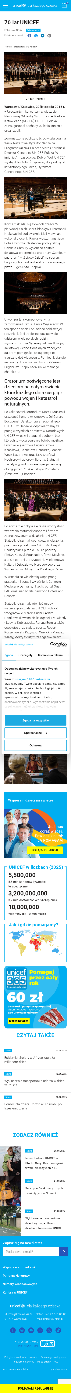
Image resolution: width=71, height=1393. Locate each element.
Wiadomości (33, 30)
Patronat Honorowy (16, 1276)
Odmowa (35, 745)
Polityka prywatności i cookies (20, 1357)
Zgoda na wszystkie (36, 720)
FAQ (56, 1361)
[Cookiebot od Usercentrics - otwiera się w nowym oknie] (50, 644)
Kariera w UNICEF (15, 1292)
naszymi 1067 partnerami (32, 679)
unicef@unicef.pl (53, 1318)
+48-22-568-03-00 (55, 1314)
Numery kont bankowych (20, 1284)
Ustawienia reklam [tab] (50, 654)
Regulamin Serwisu (23, 1361)
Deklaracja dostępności (53, 1357)
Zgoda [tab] (8, 654)
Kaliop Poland (60, 1369)
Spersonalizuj (33, 732)
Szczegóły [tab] (25, 654)
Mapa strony (44, 1361)
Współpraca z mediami (19, 1267)
